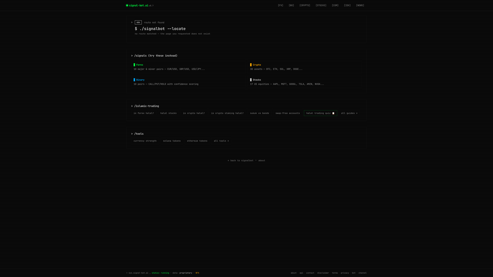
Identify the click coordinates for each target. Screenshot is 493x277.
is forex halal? (144, 113)
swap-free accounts (288, 113)
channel (363, 273)
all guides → (349, 113)
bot (353, 273)
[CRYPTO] (304, 5)
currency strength (145, 140)
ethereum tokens (197, 140)
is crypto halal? (194, 113)
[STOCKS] (321, 5)
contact (310, 273)
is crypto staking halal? (227, 113)
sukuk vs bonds (259, 113)
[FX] (280, 5)
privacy (345, 273)
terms (335, 273)
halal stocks (168, 113)
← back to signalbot (240, 160)
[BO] (291, 5)
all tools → (221, 140)
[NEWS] (360, 5)
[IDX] (347, 5)
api (301, 273)
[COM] (335, 5)
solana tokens (172, 140)
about (261, 160)
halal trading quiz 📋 (320, 113)
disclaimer (323, 273)
